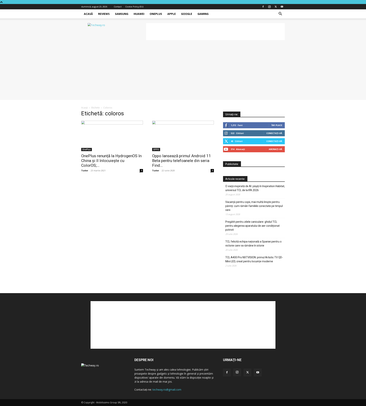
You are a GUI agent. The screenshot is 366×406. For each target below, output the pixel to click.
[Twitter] (276, 6)
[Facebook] (263, 6)
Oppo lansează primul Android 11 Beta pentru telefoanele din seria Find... (181, 161)
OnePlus (156, 14)
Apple (171, 14)
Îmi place (276, 125)
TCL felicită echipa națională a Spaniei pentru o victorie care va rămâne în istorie (253, 243)
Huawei (139, 14)
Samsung (121, 14)
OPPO (156, 149)
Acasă (88, 14)
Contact (118, 6)
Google (186, 14)
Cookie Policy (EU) (134, 6)
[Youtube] (282, 6)
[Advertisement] (215, 31)
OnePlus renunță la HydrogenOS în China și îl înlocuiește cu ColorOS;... (111, 161)
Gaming (203, 14)
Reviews (104, 14)
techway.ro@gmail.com (166, 389)
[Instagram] (269, 6)
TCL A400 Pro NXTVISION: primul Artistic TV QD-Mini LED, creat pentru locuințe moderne (254, 259)
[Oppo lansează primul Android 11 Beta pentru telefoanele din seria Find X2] (183, 136)
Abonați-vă (275, 149)
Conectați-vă (274, 133)
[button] (280, 14)
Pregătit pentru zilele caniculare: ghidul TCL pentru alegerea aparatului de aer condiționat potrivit (252, 225)
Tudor (84, 170)
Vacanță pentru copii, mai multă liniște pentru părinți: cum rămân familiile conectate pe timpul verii (254, 205)
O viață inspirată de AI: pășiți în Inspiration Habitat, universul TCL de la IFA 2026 (255, 188)
